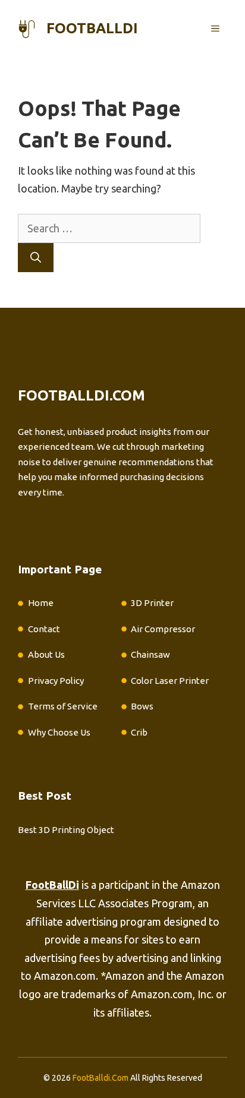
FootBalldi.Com (100, 1078)
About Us (46, 654)
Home (41, 603)
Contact (44, 629)
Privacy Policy (56, 681)
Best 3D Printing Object (66, 830)
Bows (142, 706)
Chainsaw (150, 654)
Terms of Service (63, 706)
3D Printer (152, 603)
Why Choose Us (59, 732)
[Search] (36, 257)
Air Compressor (163, 629)
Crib (139, 732)
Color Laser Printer (170, 681)
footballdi (92, 28)
